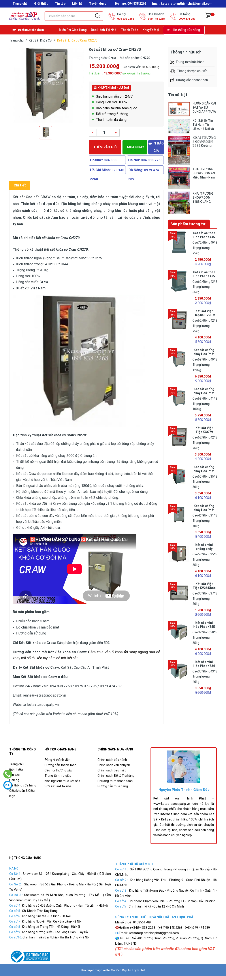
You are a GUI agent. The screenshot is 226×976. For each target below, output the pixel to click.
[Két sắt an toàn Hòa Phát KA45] (179, 242)
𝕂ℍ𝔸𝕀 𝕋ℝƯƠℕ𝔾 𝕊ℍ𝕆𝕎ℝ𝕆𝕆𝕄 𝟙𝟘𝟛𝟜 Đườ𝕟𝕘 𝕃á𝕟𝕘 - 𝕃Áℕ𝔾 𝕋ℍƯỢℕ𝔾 (204, 142)
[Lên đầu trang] (211, 952)
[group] (46, 85)
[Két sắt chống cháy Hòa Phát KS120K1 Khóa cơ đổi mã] (179, 359)
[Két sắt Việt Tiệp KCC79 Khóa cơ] (179, 437)
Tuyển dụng (98, 3)
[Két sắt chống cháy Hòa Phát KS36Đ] (179, 515)
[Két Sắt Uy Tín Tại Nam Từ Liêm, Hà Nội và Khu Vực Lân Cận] (179, 126)
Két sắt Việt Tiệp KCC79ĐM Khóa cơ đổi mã (204, 315)
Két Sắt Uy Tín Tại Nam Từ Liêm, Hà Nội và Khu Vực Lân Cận (204, 125)
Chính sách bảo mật (112, 770)
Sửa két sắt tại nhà (58, 786)
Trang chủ (20, 3)
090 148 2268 (156, 18)
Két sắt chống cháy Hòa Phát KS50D (204, 471)
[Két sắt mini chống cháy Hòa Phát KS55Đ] (179, 554)
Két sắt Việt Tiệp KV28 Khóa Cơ (204, 588)
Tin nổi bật (177, 94)
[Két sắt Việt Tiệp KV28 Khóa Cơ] (179, 593)
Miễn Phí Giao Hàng (73, 30)
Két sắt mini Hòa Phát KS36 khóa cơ (204, 666)
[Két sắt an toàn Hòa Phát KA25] (179, 281)
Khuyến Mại (151, 30)
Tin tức (60, 3)
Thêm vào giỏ (105, 147)
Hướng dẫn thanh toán (60, 765)
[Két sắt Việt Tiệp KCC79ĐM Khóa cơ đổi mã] (179, 320)
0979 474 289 (187, 18)
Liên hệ (77, 3)
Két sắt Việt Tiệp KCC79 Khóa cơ (204, 432)
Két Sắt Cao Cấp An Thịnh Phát (125, 970)
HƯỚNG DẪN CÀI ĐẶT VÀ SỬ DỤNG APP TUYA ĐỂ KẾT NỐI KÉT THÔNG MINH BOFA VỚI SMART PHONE (204, 107)
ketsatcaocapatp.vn (43, 705)
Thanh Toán (129, 30)
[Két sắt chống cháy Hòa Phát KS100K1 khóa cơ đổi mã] (179, 398)
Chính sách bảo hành (112, 759)
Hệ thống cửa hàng (186, 30)
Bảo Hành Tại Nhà (103, 30)
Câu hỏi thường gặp (58, 770)
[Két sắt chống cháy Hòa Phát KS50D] (179, 476)
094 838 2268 (125, 18)
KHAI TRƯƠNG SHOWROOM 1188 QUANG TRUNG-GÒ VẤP (203, 197)
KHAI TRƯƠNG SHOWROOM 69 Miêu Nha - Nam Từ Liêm (203, 173)
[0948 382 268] (7, 774)
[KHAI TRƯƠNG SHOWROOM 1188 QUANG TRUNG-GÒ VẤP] (179, 203)
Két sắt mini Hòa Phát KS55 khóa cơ (204, 626)
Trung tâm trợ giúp (58, 775)
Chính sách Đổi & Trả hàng (116, 775)
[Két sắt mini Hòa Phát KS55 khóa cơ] (179, 632)
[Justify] (97, 16)
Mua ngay (135, 147)
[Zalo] (7, 785)
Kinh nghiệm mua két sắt (62, 781)
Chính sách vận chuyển (114, 765)
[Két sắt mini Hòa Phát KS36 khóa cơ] (179, 671)
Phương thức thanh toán (115, 781)
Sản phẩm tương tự (187, 224)
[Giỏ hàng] (208, 16)
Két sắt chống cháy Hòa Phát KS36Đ (204, 510)
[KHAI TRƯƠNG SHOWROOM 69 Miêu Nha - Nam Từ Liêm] (179, 178)
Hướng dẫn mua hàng (113, 786)
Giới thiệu (41, 3)
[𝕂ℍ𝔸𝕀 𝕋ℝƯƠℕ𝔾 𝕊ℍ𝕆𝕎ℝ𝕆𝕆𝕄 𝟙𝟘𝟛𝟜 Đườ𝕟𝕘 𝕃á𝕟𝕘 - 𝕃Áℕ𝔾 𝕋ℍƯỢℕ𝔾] (179, 150)
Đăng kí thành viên (57, 759)
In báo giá (158, 147)
